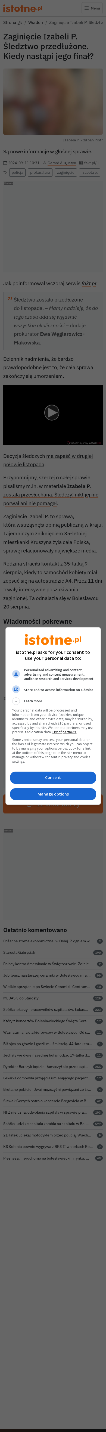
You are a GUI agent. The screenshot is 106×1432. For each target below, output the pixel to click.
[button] (53, 701)
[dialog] (53, 716)
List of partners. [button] (64, 732)
